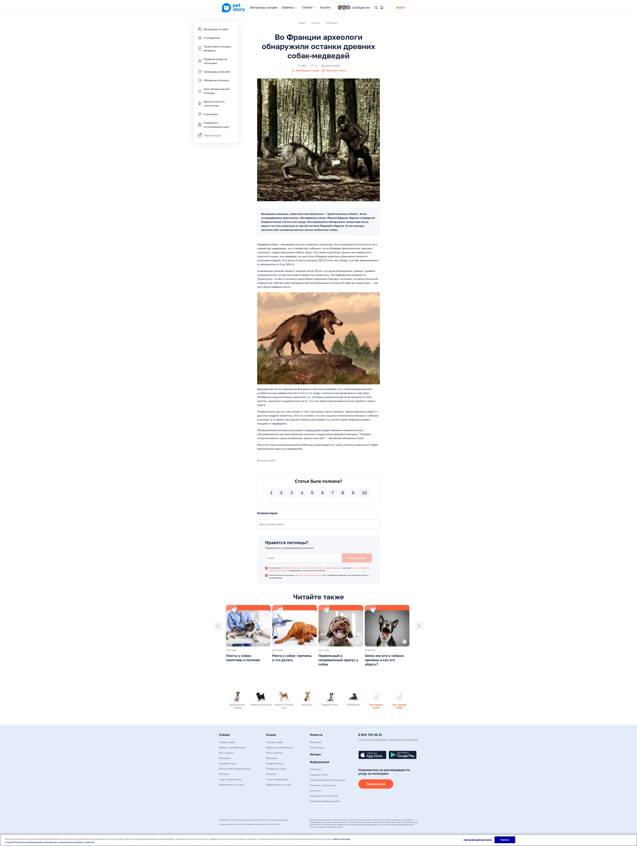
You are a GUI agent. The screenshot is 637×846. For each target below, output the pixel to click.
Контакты (315, 790)
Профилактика (227, 763)
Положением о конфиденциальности (327, 568)
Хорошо (504, 839)
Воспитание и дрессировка (235, 768)
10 (364, 492)
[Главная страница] (233, 11)
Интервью (315, 742)
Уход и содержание (230, 779)
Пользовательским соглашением (297, 568)
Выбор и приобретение (232, 747)
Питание (224, 774)
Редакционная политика (324, 795)
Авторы (315, 754)
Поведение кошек (276, 768)
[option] (248, 634)
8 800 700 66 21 (370, 735)
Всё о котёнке (274, 752)
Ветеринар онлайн (264, 7)
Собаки (224, 735)
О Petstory (316, 769)
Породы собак (227, 742)
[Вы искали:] (376, 7)
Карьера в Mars (319, 774)
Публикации (317, 747)
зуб (308, 397)
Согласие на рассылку (323, 785)
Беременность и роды (231, 784)
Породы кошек (274, 742)
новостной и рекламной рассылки (308, 575)
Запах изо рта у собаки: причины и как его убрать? (384, 660)
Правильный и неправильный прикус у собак (338, 660)
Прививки (225, 758)
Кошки (271, 735)
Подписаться (376, 784)
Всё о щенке (226, 752)
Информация (319, 762)
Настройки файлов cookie (478, 839)
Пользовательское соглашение (327, 779)
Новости (316, 735)
